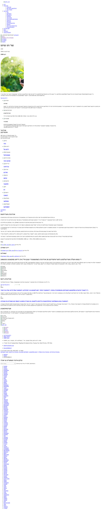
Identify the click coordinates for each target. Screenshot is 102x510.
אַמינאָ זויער (9, 17)
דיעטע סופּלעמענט (33, 352)
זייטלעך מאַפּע (7, 336)
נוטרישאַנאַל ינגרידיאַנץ (12, 25)
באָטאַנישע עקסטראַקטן (12, 19)
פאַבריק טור (9, 9)
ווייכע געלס (9, 15)
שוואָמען (8, 24)
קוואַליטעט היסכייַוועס (12, 8)
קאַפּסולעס (9, 13)
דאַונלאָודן (6, 31)
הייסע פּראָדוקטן (7, 335)
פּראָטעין (9, 20)
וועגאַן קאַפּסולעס (4, 352)
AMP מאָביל (6, 338)
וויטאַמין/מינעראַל (10, 27)
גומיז (8, 12)
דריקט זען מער (4, 98)
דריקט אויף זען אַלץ (5, 284)
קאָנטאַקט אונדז (7, 32)
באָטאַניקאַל (7, 155)
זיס (4, 189)
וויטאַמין (6, 195)
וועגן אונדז (6, 5)
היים (5, 4)
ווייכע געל (6, 149)
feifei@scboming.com (9, 345)
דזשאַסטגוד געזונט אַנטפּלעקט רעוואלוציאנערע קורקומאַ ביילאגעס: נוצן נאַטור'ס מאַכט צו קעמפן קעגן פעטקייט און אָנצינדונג (34, 301)
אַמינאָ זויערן (7, 161)
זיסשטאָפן (9, 21)
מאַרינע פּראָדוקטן (11, 23)
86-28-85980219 (7, 348)
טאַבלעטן (9, 16)
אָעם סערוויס (7, 28)
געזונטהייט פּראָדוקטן (54, 352)
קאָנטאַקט (16, 35)
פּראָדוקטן (6, 11)
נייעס (5, 29)
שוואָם (5, 178)
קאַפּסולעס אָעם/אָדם (24, 352)
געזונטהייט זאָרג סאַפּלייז (43, 352)
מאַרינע (6, 172)
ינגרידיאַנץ (6, 166)
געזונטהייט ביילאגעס (13, 352)
